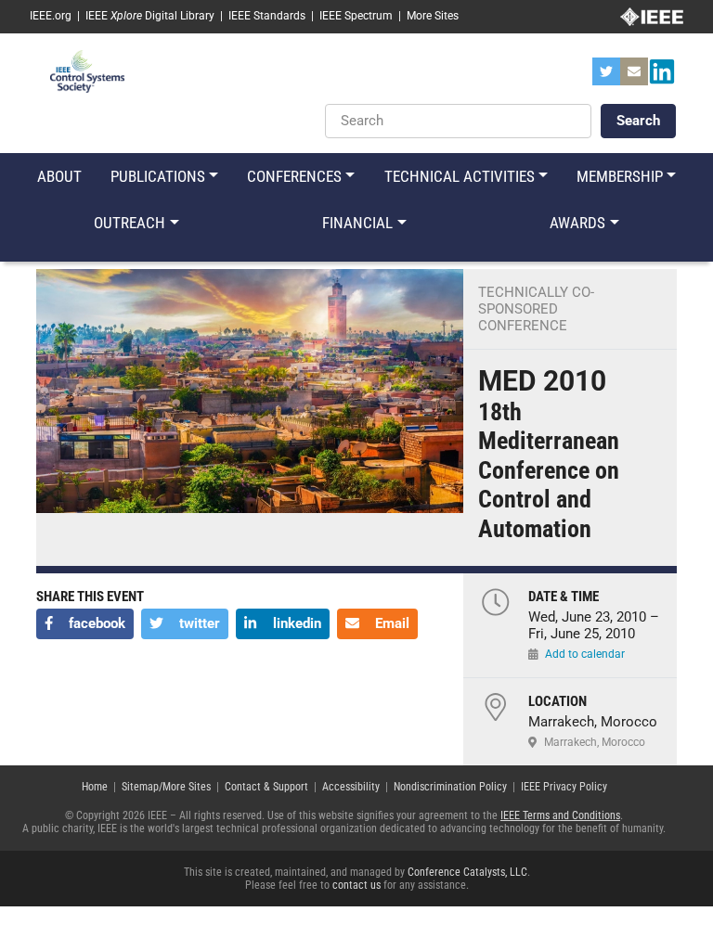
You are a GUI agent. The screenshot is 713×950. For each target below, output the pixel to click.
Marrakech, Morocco (594, 742)
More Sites (433, 15)
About (59, 176)
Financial (357, 222)
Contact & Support (266, 786)
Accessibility (351, 786)
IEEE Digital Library (149, 15)
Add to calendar (585, 654)
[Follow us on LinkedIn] (662, 77)
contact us (356, 885)
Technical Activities (459, 176)
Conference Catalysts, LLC (467, 872)
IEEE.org (50, 15)
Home (95, 786)
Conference (522, 325)
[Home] (87, 70)
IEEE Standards (266, 15)
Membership (620, 176)
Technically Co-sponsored (536, 300)
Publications (157, 176)
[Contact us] (634, 77)
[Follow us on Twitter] (606, 77)
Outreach (129, 222)
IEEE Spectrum (356, 15)
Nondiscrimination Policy (450, 786)
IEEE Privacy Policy (564, 786)
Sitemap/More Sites (166, 786)
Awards (577, 222)
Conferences (294, 176)
